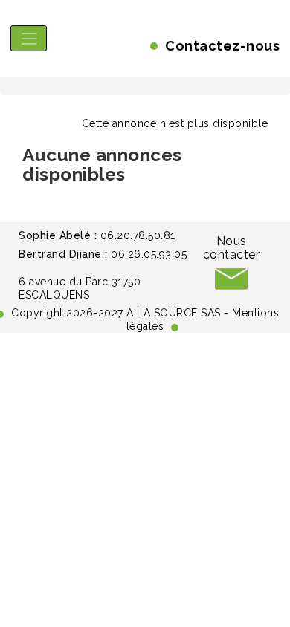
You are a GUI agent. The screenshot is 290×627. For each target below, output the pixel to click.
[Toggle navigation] (28, 38)
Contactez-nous (222, 45)
